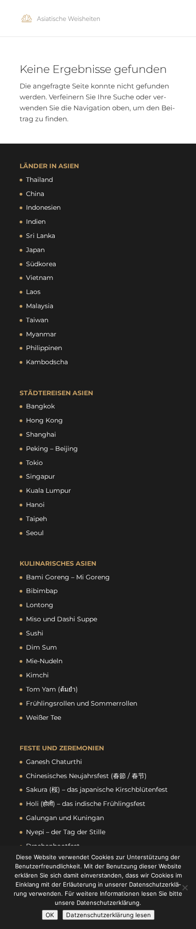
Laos (33, 292)
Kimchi (37, 675)
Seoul (35, 533)
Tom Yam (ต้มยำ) (52, 689)
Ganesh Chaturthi (54, 762)
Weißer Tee (43, 717)
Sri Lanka (40, 236)
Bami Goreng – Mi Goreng (68, 577)
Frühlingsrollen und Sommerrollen (81, 703)
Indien (36, 221)
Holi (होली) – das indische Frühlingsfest (85, 804)
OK (50, 915)
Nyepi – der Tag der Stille (65, 832)
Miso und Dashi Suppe (61, 619)
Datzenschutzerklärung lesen (108, 915)
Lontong (39, 605)
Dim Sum (41, 647)
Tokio (34, 463)
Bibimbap (41, 591)
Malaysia (39, 306)
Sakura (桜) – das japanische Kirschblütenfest (97, 789)
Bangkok (40, 406)
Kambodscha (47, 362)
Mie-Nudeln (44, 661)
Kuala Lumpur (48, 490)
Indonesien (43, 207)
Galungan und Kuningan (65, 818)
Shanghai (41, 434)
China (35, 194)
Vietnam (39, 278)
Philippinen (44, 348)
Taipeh (36, 519)
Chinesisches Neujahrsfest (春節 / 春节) (86, 776)
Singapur (40, 476)
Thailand (39, 179)
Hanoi (35, 505)
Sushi (34, 633)
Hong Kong (44, 420)
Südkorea (41, 264)
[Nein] (184, 887)
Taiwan (37, 320)
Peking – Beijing (52, 448)
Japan (35, 250)
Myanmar (41, 334)
